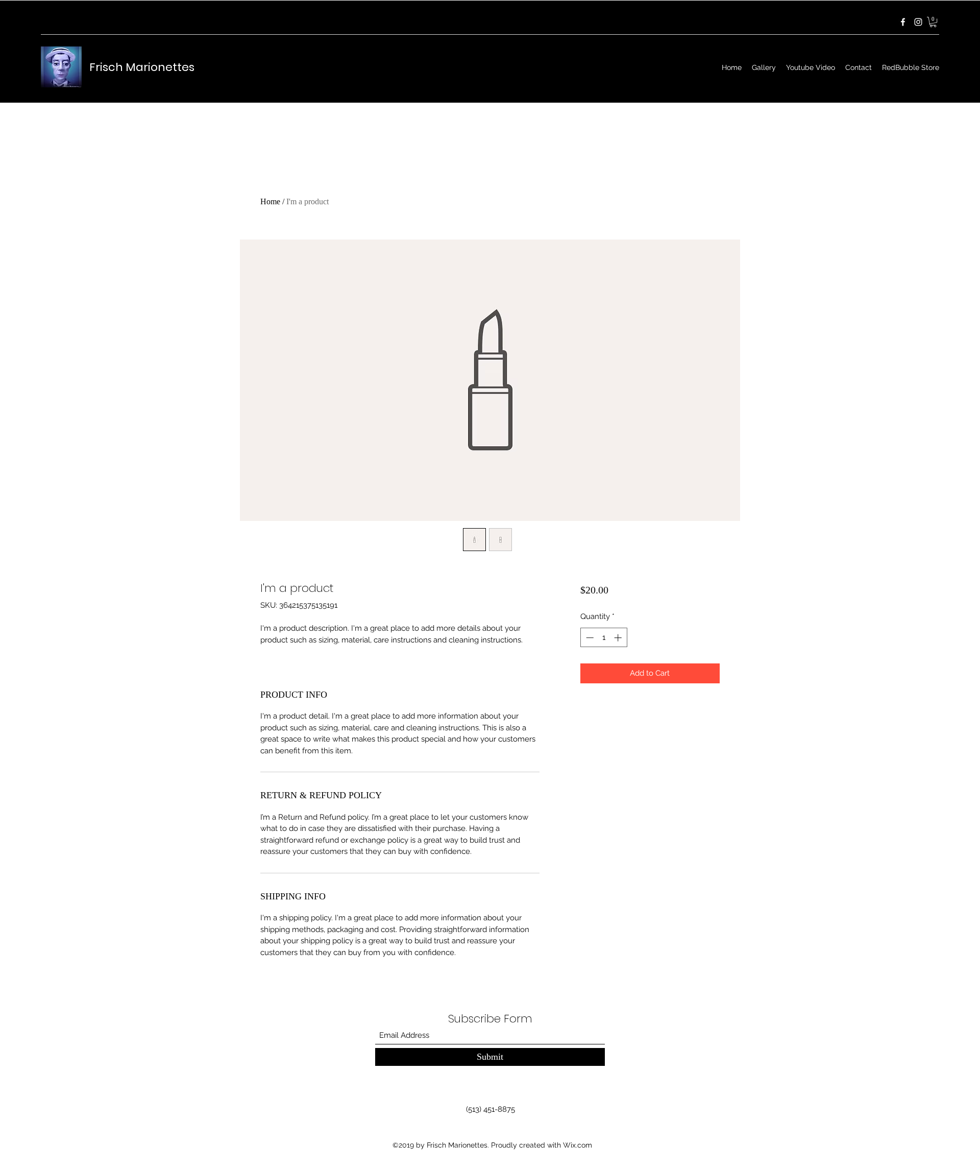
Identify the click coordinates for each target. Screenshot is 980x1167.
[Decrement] (589, 637)
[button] (933, 22)
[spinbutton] (603, 637)
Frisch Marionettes (141, 67)
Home (270, 201)
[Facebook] (903, 22)
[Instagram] (918, 22)
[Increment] (619, 637)
